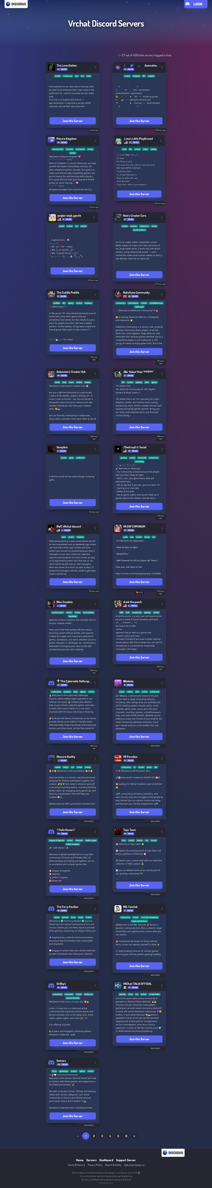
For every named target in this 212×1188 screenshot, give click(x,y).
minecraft (142, 458)
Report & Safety (113, 1164)
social (122, 692)
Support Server (126, 1160)
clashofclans (133, 303)
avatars (134, 226)
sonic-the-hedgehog (149, 917)
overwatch (80, 149)
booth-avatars (139, 230)
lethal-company (72, 844)
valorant (69, 149)
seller (145, 149)
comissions (144, 226)
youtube (67, 692)
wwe (63, 537)
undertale (69, 994)
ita (137, 994)
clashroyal (139, 307)
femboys (88, 303)
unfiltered (80, 458)
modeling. (73, 616)
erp (76, 76)
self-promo (154, 692)
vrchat (57, 76)
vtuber (72, 153)
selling (153, 149)
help (64, 382)
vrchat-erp (67, 76)
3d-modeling (88, 612)
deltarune (88, 994)
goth (71, 458)
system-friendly (72, 998)
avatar (87, 382)
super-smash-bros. (139, 921)
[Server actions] (95, 67)
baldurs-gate (91, 840)
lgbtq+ (70, 303)
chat (75, 692)
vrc (82, 76)
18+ (144, 76)
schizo (79, 767)
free (123, 840)
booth (154, 226)
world (57, 382)
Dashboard (106, 1160)
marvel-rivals (57, 149)
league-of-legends (56, 840)
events (74, 1071)
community (120, 303)
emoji (80, 917)
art (72, 767)
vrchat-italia (154, 994)
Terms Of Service (76, 1164)
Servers (91, 1160)
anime (57, 767)
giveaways (64, 1071)
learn (71, 382)
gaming (139, 382)
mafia (61, 226)
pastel (83, 226)
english (151, 76)
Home (80, 1160)
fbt (156, 767)
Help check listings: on (134, 1165)
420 (121, 612)
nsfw (88, 76)
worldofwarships (156, 303)
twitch (65, 767)
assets (153, 840)
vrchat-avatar (57, 612)
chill (127, 612)
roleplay (136, 76)
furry (73, 917)
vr (134, 767)
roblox (129, 692)
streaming (139, 461)
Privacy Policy (95, 1164)
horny (147, 537)
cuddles (57, 303)
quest (149, 767)
